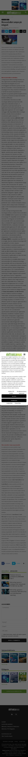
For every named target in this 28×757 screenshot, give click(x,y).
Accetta (14, 396)
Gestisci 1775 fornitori (11, 392)
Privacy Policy (18, 403)
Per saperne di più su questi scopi (21, 392)
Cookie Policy (9, 403)
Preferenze (14, 400)
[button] (24, 354)
